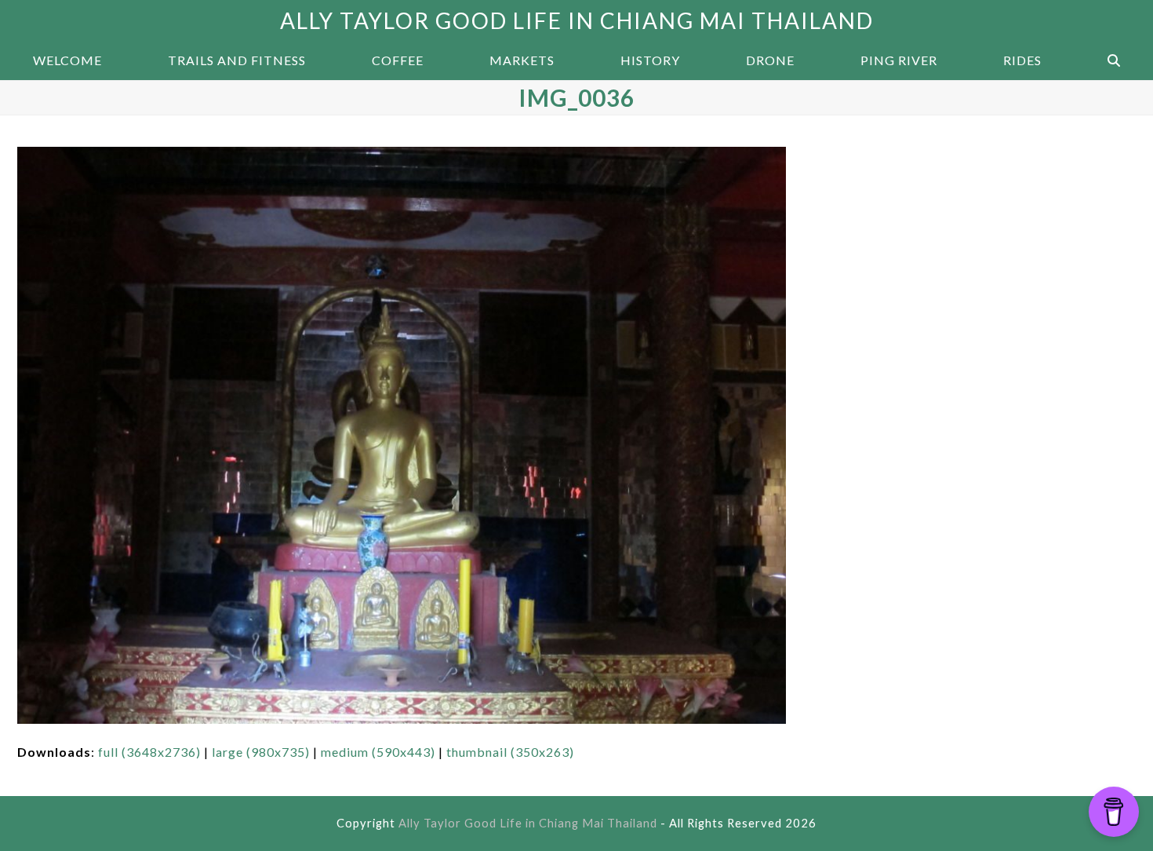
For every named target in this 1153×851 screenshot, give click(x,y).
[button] (1114, 60)
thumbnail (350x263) (510, 751)
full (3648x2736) (149, 751)
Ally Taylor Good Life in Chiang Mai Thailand (577, 20)
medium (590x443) (378, 751)
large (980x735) (261, 751)
